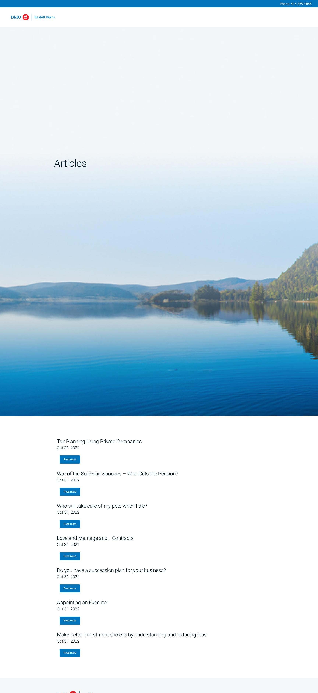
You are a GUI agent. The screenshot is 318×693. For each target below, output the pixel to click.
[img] (159, 208)
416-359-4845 (301, 3)
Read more (70, 459)
